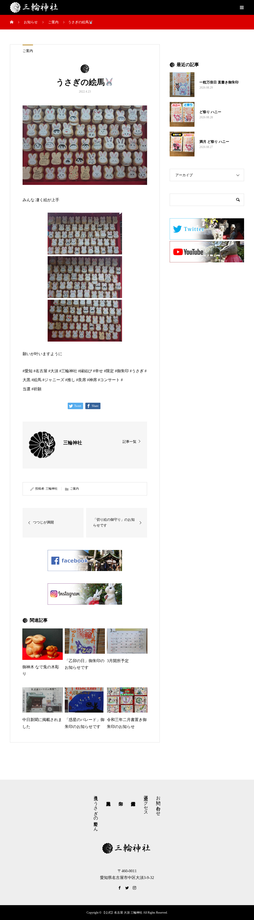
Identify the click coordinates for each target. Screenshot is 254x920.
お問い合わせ (158, 803)
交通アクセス (145, 803)
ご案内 (28, 51)
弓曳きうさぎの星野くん (95, 811)
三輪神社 (52, 488)
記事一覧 (129, 442)
